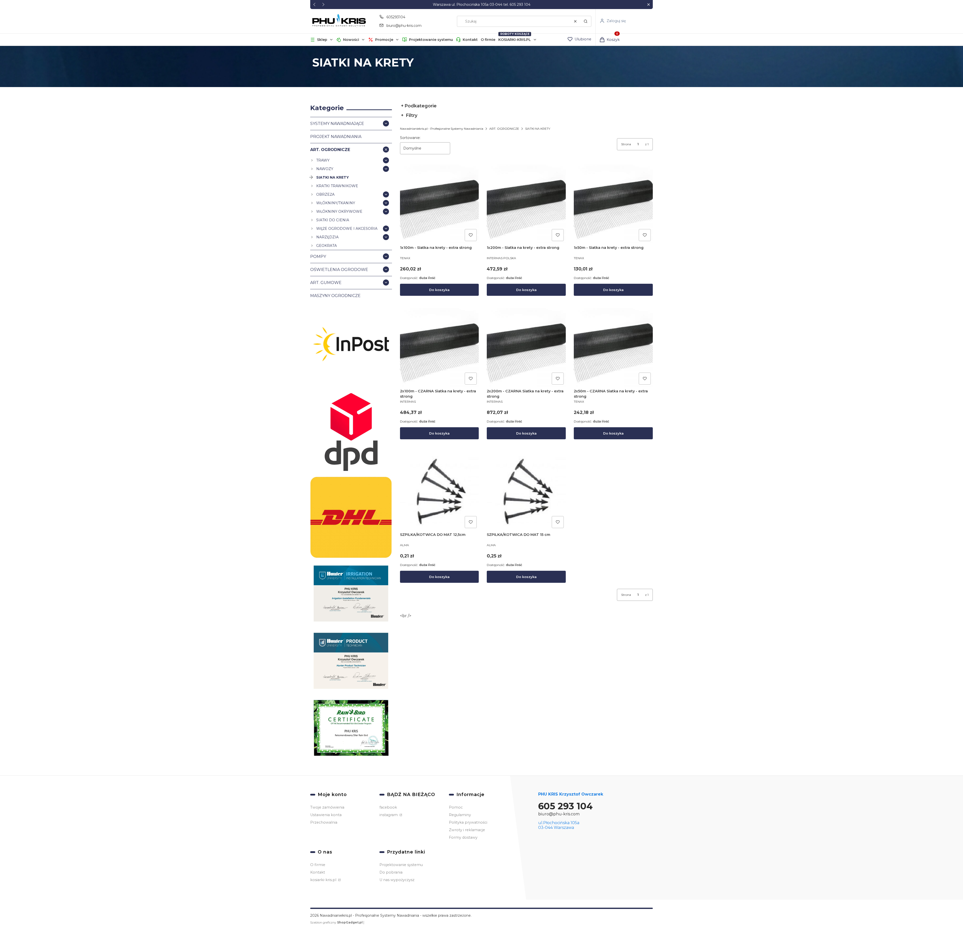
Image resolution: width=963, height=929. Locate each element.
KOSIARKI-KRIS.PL (514, 39)
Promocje (384, 39)
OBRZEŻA (325, 194)
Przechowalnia (323, 822)
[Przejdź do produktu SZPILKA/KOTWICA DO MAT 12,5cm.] (439, 490)
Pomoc (456, 807)
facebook (388, 807)
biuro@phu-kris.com (404, 25)
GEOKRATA (326, 245)
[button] (648, 5)
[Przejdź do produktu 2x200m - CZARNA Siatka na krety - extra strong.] (526, 347)
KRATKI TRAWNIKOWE (337, 186)
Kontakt (470, 39)
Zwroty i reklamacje (467, 830)
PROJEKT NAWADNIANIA (335, 136)
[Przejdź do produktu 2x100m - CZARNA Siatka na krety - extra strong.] (439, 347)
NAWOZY (324, 169)
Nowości (351, 39)
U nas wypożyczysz (397, 880)
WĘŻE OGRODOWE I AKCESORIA (346, 228)
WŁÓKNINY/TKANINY (335, 203)
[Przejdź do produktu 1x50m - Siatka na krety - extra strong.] (613, 203)
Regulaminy (460, 815)
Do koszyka (439, 290)
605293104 (395, 17)
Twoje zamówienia (327, 807)
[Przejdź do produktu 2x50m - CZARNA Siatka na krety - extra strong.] (613, 347)
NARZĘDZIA (327, 237)
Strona (626, 144)
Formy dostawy (463, 837)
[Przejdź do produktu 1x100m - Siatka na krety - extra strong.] (439, 203)
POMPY (318, 256)
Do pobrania (391, 872)
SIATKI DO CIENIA (332, 220)
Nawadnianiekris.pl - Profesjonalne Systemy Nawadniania (441, 128)
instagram (389, 815)
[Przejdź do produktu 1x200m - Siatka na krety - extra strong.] (526, 203)
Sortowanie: (410, 137)
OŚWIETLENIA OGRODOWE (339, 269)
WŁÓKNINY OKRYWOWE (339, 211)
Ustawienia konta (326, 815)
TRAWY (323, 160)
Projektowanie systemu (431, 39)
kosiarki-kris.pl (323, 880)
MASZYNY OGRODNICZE (335, 295)
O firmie (488, 39)
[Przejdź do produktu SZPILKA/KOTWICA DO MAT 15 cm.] (526, 490)
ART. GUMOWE (326, 282)
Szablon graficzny (336, 922)
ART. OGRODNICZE (330, 149)
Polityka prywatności (468, 822)
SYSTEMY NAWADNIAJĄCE (337, 123)
